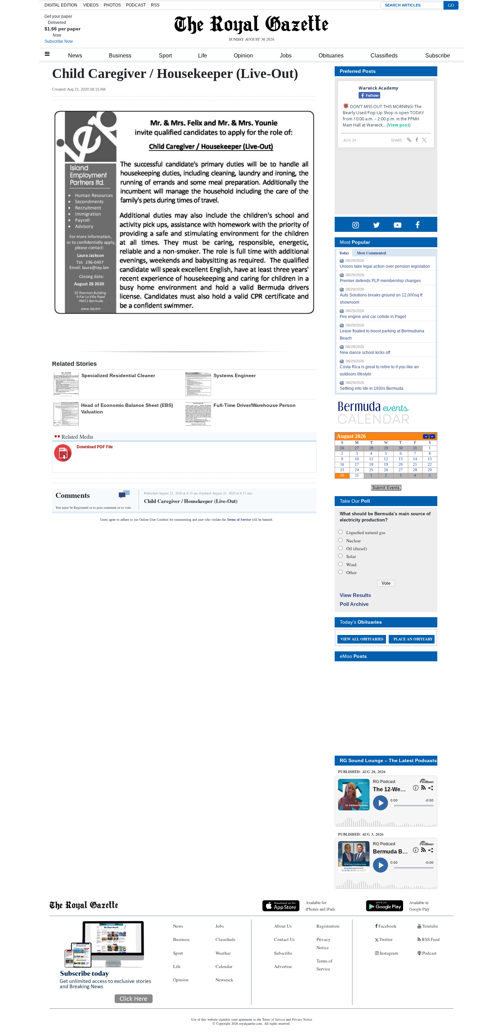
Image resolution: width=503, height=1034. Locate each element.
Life (202, 55)
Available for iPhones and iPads (320, 906)
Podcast (429, 953)
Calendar (224, 966)
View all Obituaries (361, 639)
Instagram (388, 953)
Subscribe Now (58, 41)
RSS (155, 5)
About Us (283, 926)
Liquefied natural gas (365, 532)
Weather (223, 953)
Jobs (286, 55)
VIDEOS (91, 5)
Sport (165, 55)
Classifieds (384, 55)
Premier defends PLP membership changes (380, 280)
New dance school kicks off (365, 352)
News (75, 55)
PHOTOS (112, 5)
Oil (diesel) (356, 548)
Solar (351, 556)
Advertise (283, 966)
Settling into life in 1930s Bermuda (371, 388)
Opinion (243, 55)
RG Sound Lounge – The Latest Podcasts (388, 760)
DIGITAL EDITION (60, 5)
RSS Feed (430, 939)
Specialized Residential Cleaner (118, 375)
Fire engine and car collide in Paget (373, 316)
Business (120, 55)
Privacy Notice (324, 943)
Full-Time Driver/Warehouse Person (255, 405)
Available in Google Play (419, 906)
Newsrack (224, 980)
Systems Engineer (235, 375)
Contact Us (284, 939)
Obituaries (331, 55)
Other (351, 572)
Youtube (429, 926)
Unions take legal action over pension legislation (385, 266)
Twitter (385, 939)
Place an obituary (413, 639)
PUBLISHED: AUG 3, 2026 (361, 834)
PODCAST (136, 5)
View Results (355, 595)
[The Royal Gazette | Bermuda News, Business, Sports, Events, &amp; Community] (251, 24)
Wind (351, 564)
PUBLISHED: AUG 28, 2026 (362, 771)
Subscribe (437, 55)
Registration (328, 926)
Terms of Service (239, 519)
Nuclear (353, 541)
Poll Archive (354, 604)
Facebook (387, 926)
